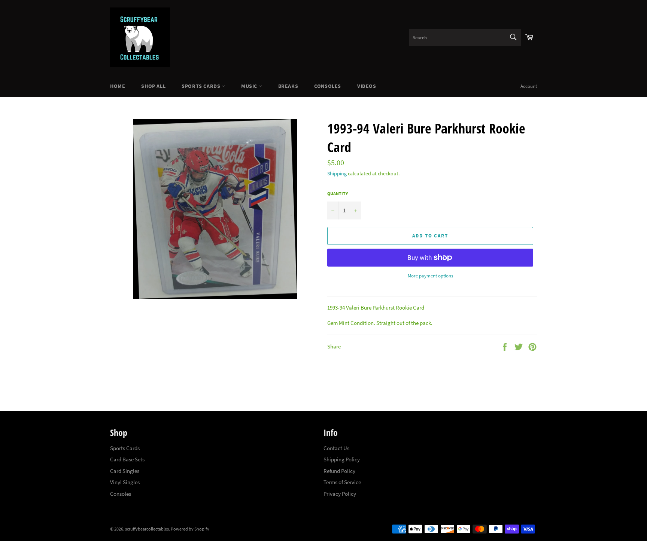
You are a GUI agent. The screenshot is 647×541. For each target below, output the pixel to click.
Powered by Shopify (190, 529)
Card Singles (124, 470)
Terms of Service (342, 482)
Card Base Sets (127, 459)
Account (528, 86)
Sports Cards (202, 86)
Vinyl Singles (125, 482)
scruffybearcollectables (147, 529)
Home (117, 86)
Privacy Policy (340, 493)
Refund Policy (339, 470)
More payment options (430, 276)
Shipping (337, 173)
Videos (366, 86)
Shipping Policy (342, 459)
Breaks (288, 86)
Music (250, 86)
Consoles (327, 86)
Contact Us (336, 448)
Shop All (153, 86)
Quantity (337, 193)
